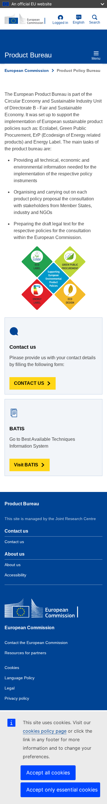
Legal (10, 688)
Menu (96, 59)
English (78, 19)
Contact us (14, 541)
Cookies (12, 667)
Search (94, 22)
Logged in (60, 23)
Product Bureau (22, 503)
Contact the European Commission (36, 642)
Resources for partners (25, 653)
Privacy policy (17, 698)
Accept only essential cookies (62, 790)
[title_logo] (27, 19)
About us (13, 564)
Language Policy (20, 678)
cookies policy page (44, 731)
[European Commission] (46, 609)
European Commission (27, 70)
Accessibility (15, 575)
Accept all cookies (48, 773)
